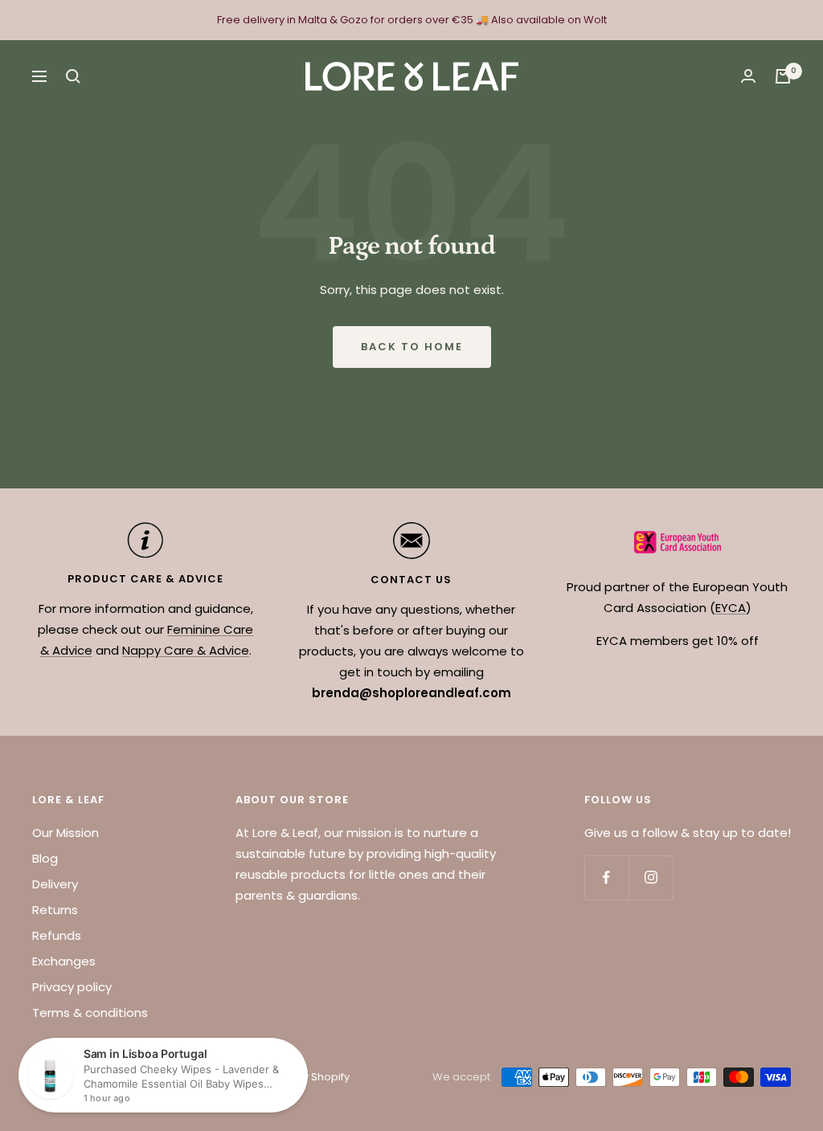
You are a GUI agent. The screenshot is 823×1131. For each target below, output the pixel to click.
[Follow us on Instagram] (651, 877)
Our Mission (65, 832)
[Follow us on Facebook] (606, 877)
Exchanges (64, 961)
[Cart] (783, 76)
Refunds (56, 935)
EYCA (730, 607)
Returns (55, 909)
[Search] (73, 76)
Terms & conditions (90, 1012)
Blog (45, 858)
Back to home (412, 346)
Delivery (55, 884)
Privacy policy (72, 986)
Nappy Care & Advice (185, 650)
